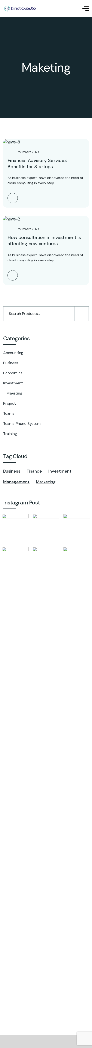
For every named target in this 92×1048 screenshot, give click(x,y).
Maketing (14, 393)
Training (10, 433)
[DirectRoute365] (22, 8)
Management (16, 482)
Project (9, 403)
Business (10, 362)
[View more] (12, 198)
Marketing (46, 482)
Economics (12, 373)
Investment (13, 383)
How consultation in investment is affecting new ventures (44, 240)
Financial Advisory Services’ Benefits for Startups (37, 163)
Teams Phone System (22, 423)
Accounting (13, 352)
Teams (9, 413)
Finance (34, 471)
